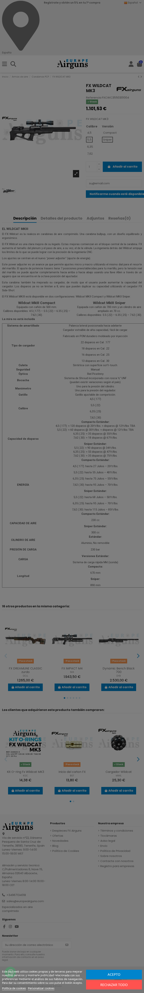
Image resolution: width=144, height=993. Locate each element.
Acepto (114, 974)
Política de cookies (14, 988)
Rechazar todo (114, 984)
